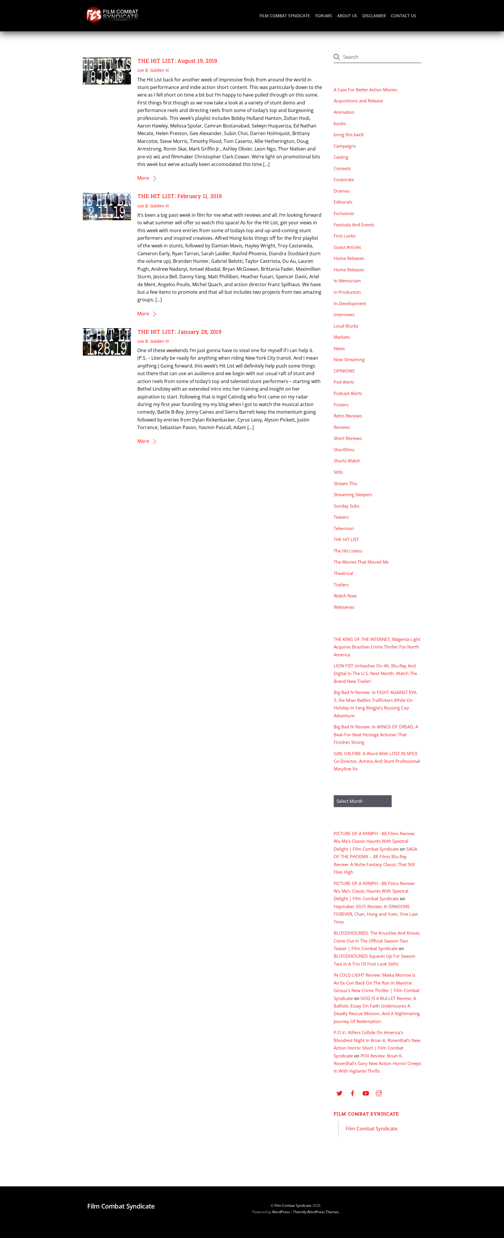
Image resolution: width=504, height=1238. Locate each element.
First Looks (345, 236)
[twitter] (339, 1092)
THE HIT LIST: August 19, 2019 (177, 60)
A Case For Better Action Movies (365, 89)
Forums (323, 15)
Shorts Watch (347, 461)
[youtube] (366, 1092)
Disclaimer (374, 15)
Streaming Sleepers (353, 494)
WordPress (281, 1211)
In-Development (350, 303)
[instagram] (379, 1092)
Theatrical (343, 573)
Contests (342, 168)
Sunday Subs (346, 506)
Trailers (341, 584)
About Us (347, 15)
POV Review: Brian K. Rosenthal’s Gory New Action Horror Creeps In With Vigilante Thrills (377, 1063)
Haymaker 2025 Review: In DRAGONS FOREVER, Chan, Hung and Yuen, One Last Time (376, 914)
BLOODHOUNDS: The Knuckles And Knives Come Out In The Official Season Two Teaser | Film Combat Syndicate (377, 940)
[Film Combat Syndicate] (112, 21)
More (143, 178)
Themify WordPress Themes (316, 1211)
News (339, 348)
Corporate (344, 179)
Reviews (342, 427)
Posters (341, 405)
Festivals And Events (354, 225)
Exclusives (344, 213)
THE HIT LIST (346, 539)
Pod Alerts (344, 382)
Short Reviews (348, 438)
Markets (342, 337)
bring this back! (349, 134)
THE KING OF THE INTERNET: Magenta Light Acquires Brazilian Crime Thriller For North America (377, 647)
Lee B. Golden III (153, 70)
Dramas (341, 191)
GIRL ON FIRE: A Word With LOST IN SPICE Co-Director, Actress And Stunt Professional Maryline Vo (377, 761)
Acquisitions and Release (358, 101)
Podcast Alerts (348, 393)
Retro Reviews (348, 416)
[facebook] (352, 1092)
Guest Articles (347, 247)
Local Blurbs (346, 326)
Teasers (341, 517)
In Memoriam (347, 281)
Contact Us (403, 15)
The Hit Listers (348, 551)
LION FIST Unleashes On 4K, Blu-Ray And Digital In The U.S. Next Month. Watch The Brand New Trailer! (375, 673)
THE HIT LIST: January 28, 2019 (179, 331)
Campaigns (345, 146)
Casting (341, 157)
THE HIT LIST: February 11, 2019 (179, 196)
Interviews (344, 314)
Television (344, 528)
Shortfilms (344, 449)
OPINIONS (344, 371)
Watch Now (345, 596)
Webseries (344, 607)
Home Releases (349, 258)
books (340, 123)
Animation (344, 112)
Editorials (343, 202)
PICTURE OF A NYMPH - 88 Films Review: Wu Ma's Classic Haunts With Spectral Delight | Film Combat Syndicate (374, 841)
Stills (338, 472)
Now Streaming (349, 359)
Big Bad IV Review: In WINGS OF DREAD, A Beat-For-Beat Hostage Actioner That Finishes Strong (376, 734)
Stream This (345, 483)
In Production (347, 292)
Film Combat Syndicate (285, 15)
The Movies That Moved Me (361, 562)
